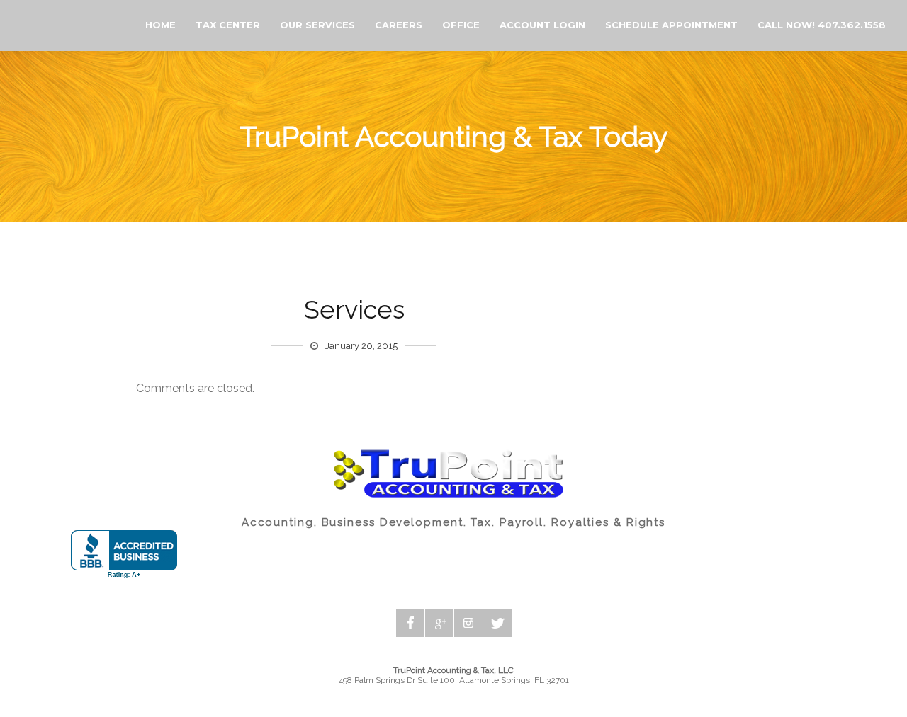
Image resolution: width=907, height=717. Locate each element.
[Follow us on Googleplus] (439, 623)
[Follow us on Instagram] (468, 623)
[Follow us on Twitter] (497, 623)
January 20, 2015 (361, 345)
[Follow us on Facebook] (410, 623)
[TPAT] (12, 26)
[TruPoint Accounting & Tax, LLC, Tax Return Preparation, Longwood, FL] (124, 554)
